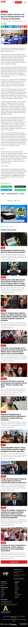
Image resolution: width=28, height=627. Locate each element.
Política (3, 277)
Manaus (16, 587)
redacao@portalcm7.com (6, 601)
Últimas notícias (4, 583)
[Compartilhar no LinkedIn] (14, 26)
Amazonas (4, 11)
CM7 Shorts (18, 2)
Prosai (3, 193)
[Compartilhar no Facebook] (6, 26)
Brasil (3, 248)
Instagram (3, 594)
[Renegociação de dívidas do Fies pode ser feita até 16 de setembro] (14, 239)
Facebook (3, 589)
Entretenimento (18, 594)
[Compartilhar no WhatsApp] (2, 26)
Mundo (16, 592)
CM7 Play (3, 585)
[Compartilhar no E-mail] (21, 26)
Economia (17, 596)
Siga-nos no (10, 200)
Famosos (4, 378)
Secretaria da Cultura (12, 193)
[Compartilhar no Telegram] (10, 26)
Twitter (2, 591)
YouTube (2, 592)
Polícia (3, 445)
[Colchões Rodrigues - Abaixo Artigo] (14, 213)
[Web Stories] (13, 2)
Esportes (16, 597)
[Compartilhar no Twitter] (18, 26)
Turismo (22, 193)
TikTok (2, 596)
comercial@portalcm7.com (6, 603)
